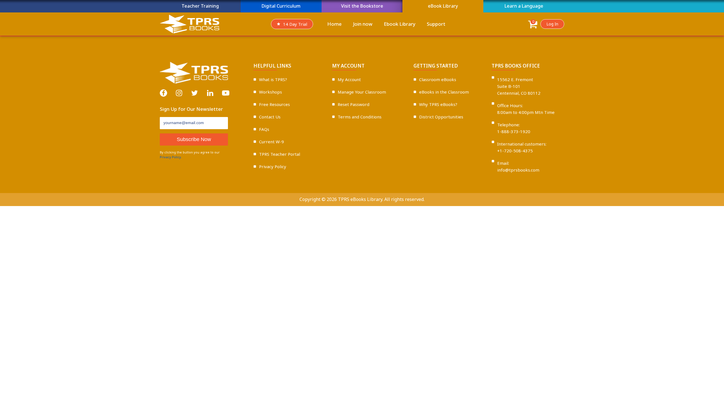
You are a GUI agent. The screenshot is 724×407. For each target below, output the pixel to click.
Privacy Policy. (171, 157)
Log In (552, 24)
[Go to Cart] (533, 25)
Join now (362, 24)
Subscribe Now (194, 139)
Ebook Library (399, 24)
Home (334, 24)
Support (436, 24)
